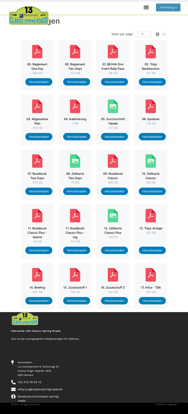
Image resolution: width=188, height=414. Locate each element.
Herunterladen (39, 82)
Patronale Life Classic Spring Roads (36, 331)
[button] (146, 7)
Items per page (122, 34)
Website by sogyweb (166, 404)
